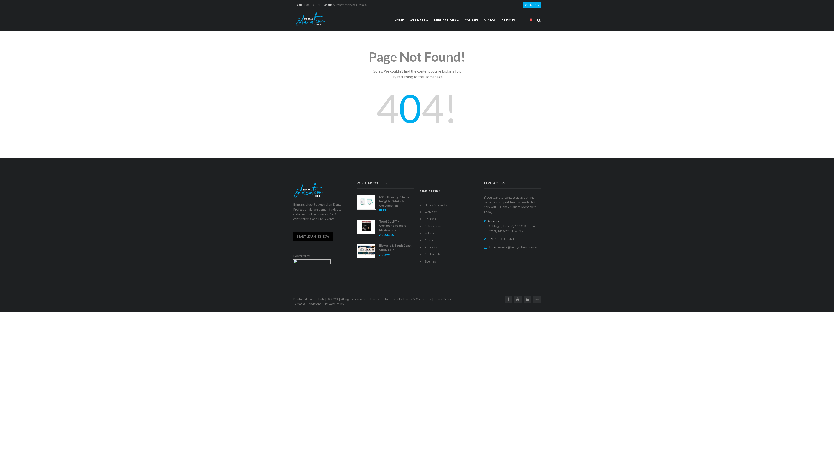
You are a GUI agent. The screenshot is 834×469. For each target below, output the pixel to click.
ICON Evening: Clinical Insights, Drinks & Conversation (394, 201)
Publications (445, 20)
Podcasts (431, 247)
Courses (471, 20)
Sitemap (430, 261)
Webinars (418, 20)
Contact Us (532, 5)
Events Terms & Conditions (411, 299)
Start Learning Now (313, 236)
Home (399, 20)
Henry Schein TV (436, 205)
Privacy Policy (334, 304)
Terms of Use (379, 299)
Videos (490, 20)
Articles (508, 20)
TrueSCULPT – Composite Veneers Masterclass (392, 226)
